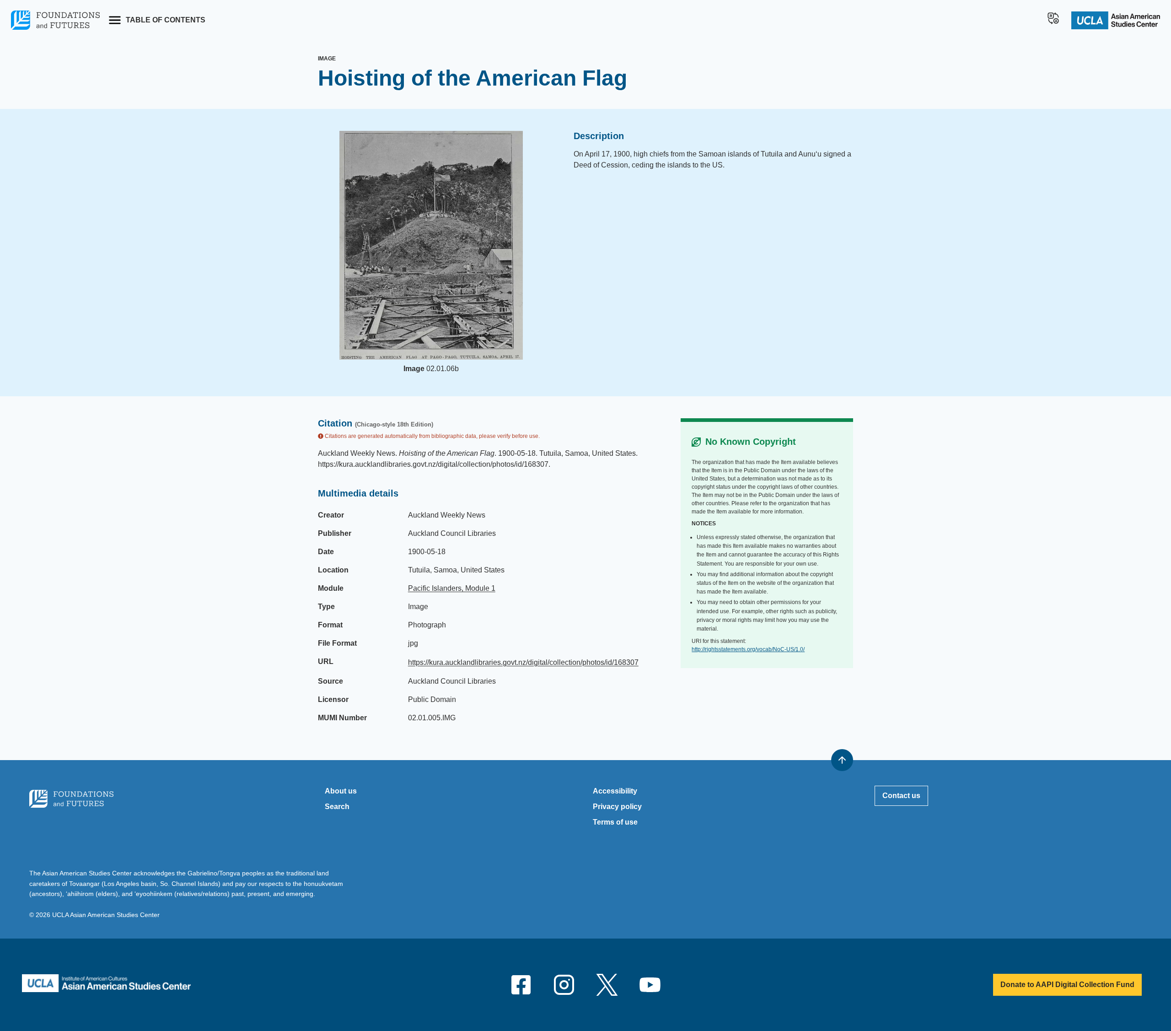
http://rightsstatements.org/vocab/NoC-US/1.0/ (748, 649)
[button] (1053, 18)
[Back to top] (842, 760)
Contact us (901, 795)
